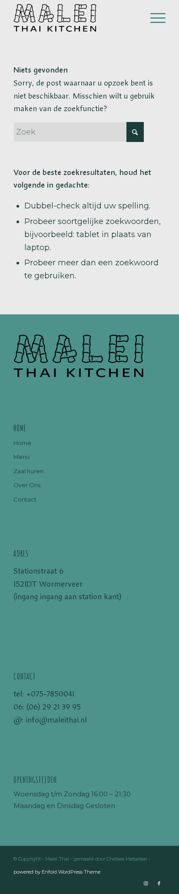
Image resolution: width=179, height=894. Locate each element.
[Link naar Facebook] (159, 883)
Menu (21, 456)
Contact (24, 499)
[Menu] (154, 17)
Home (22, 442)
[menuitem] (154, 17)
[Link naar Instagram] (145, 883)
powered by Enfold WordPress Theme (56, 872)
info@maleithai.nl (56, 720)
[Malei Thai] (74, 17)
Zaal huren (28, 471)
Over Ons (26, 485)
